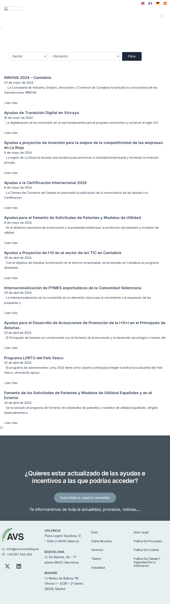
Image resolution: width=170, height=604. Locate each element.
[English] (143, 3)
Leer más (11, 103)
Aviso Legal (141, 532)
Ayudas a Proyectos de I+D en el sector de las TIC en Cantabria (62, 252)
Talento (96, 558)
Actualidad (98, 567)
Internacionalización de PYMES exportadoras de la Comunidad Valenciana (72, 287)
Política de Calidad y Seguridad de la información (147, 562)
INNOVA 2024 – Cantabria (27, 77)
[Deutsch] (157, 3)
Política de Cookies (146, 550)
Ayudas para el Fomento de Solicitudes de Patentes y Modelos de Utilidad (72, 217)
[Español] (165, 3)
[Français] (150, 3)
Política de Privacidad (148, 541)
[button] (162, 16)
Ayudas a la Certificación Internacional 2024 (45, 182)
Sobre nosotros (101, 541)
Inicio (94, 532)
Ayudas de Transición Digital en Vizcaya (41, 112)
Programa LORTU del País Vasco (33, 358)
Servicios (97, 550)
